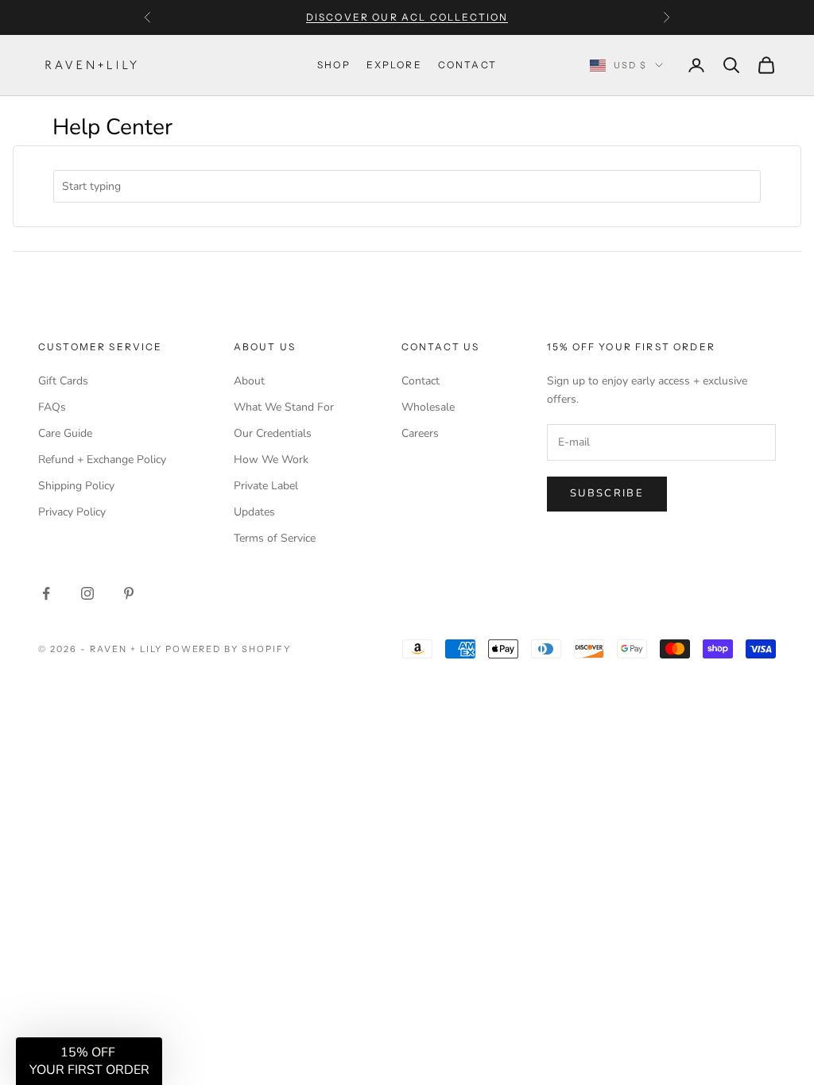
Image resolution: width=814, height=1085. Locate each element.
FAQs (52, 407)
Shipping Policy (76, 485)
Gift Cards (63, 380)
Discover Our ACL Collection (407, 17)
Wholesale (428, 407)
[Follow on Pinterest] (129, 593)
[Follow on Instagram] (87, 593)
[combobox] (407, 186)
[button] (89, 1061)
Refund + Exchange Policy (102, 459)
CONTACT (467, 65)
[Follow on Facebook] (46, 593)
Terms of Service (275, 538)
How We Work (271, 459)
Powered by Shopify (228, 648)
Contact (420, 380)
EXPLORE (394, 65)
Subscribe (607, 493)
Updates (254, 511)
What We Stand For (284, 407)
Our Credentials (273, 433)
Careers (420, 433)
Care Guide (65, 433)
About (249, 380)
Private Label (266, 485)
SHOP (334, 65)
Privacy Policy (72, 511)
